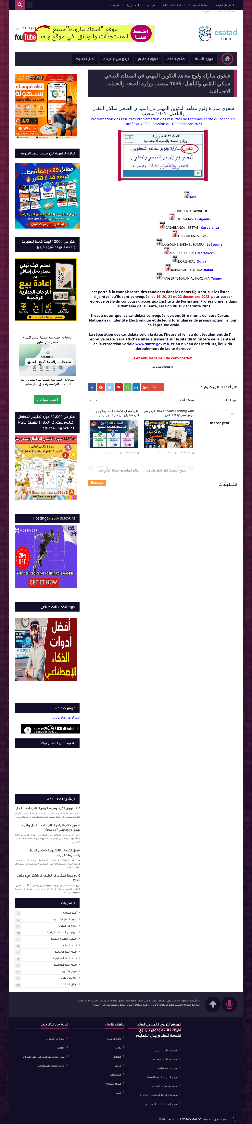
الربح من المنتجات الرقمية (62, 932)
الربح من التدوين (67, 926)
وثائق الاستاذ (114, 1039)
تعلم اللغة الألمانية (66, 952)
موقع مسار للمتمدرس (165, 1059)
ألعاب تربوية (133, 5)
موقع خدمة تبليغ (168, 1068)
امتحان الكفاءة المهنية (64, 939)
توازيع (118, 1048)
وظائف (61, 1048)
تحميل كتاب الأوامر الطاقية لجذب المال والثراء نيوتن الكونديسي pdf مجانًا (51, 827)
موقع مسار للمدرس (166, 1050)
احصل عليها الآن (47, 399)
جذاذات (117, 1057)
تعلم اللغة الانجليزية (65, 958)
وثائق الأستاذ (70, 984)
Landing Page (226, 11)
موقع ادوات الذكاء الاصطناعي (161, 1104)
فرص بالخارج (69, 971)
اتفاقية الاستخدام (172, 5)
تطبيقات (114, 5)
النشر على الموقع (225, 5)
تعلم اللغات (176, 58)
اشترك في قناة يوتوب (66, 717)
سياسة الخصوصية (198, 5)
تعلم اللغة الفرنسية (65, 965)
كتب (118, 1093)
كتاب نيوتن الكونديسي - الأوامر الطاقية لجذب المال (48, 808)
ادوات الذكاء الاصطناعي (51, 1066)
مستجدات (115, 1075)
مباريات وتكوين (68, 978)
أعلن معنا (205, 11)
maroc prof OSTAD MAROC (184, 1119)
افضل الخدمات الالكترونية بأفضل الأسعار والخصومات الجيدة (54, 852)
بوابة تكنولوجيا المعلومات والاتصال (158, 1095)
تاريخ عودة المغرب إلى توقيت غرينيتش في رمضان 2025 (48, 877)
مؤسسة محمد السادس (164, 1086)
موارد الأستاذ (203, 58)
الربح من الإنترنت (116, 58)
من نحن (151, 5)
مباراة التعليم (148, 58)
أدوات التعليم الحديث (65, 919)
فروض (117, 1066)
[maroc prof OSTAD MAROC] (217, 41)
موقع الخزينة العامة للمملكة (161, 1077)
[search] (20, 5)
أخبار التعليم (85, 58)
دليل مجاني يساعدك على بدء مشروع (44, 1057)
